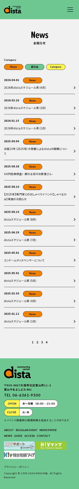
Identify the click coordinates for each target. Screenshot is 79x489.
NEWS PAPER (48, 430)
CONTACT (43, 435)
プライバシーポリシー (17, 467)
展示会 (34, 66)
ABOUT (9, 430)
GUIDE (18, 435)
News (13, 66)
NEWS (8, 435)
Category (55, 66)
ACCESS (29, 435)
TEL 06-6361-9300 (22, 395)
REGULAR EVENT (27, 430)
